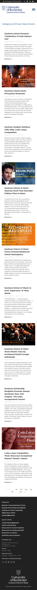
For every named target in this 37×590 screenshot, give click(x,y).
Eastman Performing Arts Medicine (14, 508)
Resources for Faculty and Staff (13, 530)
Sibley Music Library (8, 513)
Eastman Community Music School (13, 505)
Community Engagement (10, 523)
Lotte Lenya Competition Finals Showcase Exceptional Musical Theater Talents (18, 456)
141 (17, 489)
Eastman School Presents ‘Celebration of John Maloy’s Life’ (18, 36)
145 (12, 492)
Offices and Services (9, 525)
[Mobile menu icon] (33, 9)
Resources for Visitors (9, 533)
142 (21, 489)
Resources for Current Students (13, 528)
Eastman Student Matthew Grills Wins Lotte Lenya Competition (17, 129)
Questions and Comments (11, 535)
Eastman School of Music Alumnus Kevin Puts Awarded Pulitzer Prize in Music (18, 191)
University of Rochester (13, 1)
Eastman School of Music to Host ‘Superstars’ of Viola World (17, 290)
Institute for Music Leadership (12, 510)
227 (20, 492)
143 (26, 489)
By (9, 41)
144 (31, 489)
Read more (7, 59)
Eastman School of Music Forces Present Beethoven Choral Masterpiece (17, 252)
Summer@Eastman (8, 515)
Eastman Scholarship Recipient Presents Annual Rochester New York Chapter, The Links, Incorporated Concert (17, 394)
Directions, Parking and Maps (11, 558)
